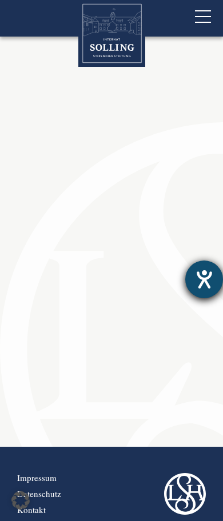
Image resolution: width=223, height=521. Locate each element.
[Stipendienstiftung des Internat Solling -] (111, 33)
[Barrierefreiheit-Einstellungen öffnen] (204, 279)
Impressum (37, 477)
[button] (20, 500)
